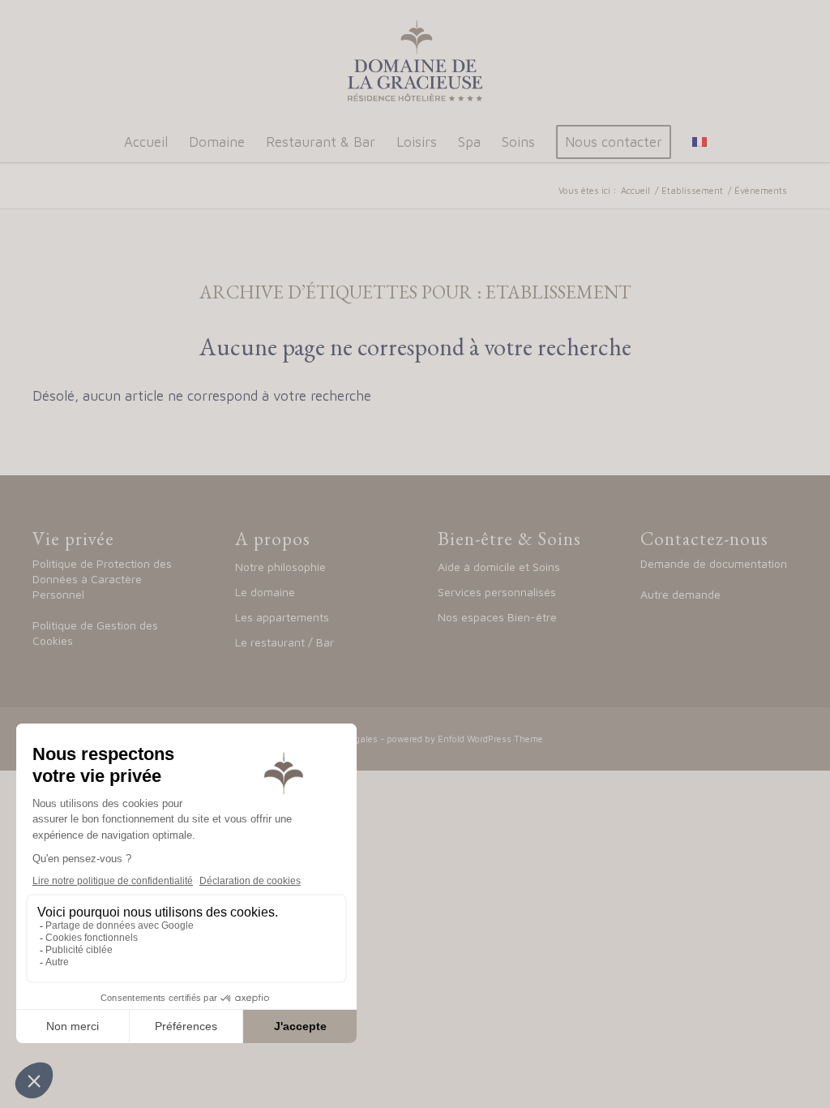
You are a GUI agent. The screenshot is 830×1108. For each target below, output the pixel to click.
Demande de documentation (713, 563)
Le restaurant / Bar (284, 642)
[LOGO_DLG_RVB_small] (415, 61)
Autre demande (680, 594)
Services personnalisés (497, 592)
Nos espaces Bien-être (497, 617)
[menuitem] (145, 142)
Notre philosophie (280, 566)
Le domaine (266, 592)
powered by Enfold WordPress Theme (465, 738)
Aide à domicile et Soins (499, 566)
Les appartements (282, 617)
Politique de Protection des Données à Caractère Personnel (102, 578)
